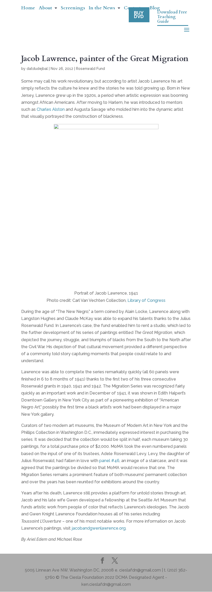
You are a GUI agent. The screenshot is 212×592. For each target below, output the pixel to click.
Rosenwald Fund (90, 69)
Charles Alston (51, 109)
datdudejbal (37, 69)
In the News (102, 8)
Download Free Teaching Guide (172, 17)
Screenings (73, 8)
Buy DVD (139, 14)
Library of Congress (146, 300)
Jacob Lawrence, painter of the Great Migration (104, 58)
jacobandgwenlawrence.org (99, 528)
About (45, 8)
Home (28, 8)
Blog (154, 8)
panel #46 (109, 460)
